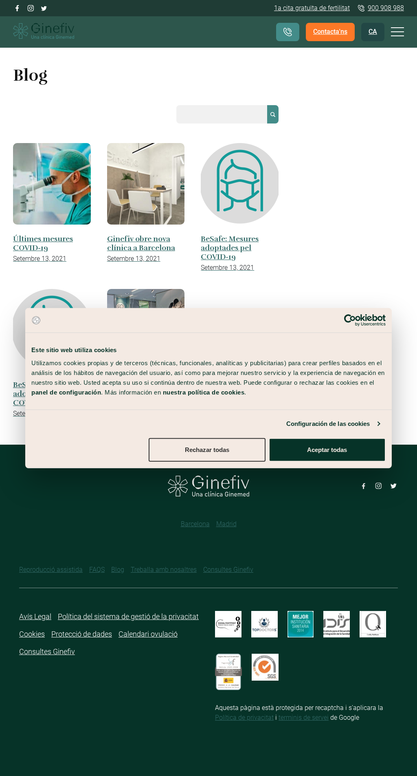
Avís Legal (35, 616)
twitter (44, 7)
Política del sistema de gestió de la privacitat (128, 616)
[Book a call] (287, 32)
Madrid (226, 524)
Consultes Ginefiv (228, 569)
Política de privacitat (244, 717)
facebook (17, 7)
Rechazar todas (207, 449)
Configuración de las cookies (328, 423)
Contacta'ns (330, 31)
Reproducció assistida (51, 569)
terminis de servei (304, 717)
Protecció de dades (81, 634)
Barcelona (195, 524)
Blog (117, 569)
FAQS (97, 569)
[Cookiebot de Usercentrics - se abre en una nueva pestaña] (350, 320)
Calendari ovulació (148, 634)
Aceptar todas (327, 449)
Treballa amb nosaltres (164, 569)
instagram (30, 7)
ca (373, 31)
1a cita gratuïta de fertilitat (312, 8)
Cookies (32, 634)
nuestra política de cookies (204, 391)
